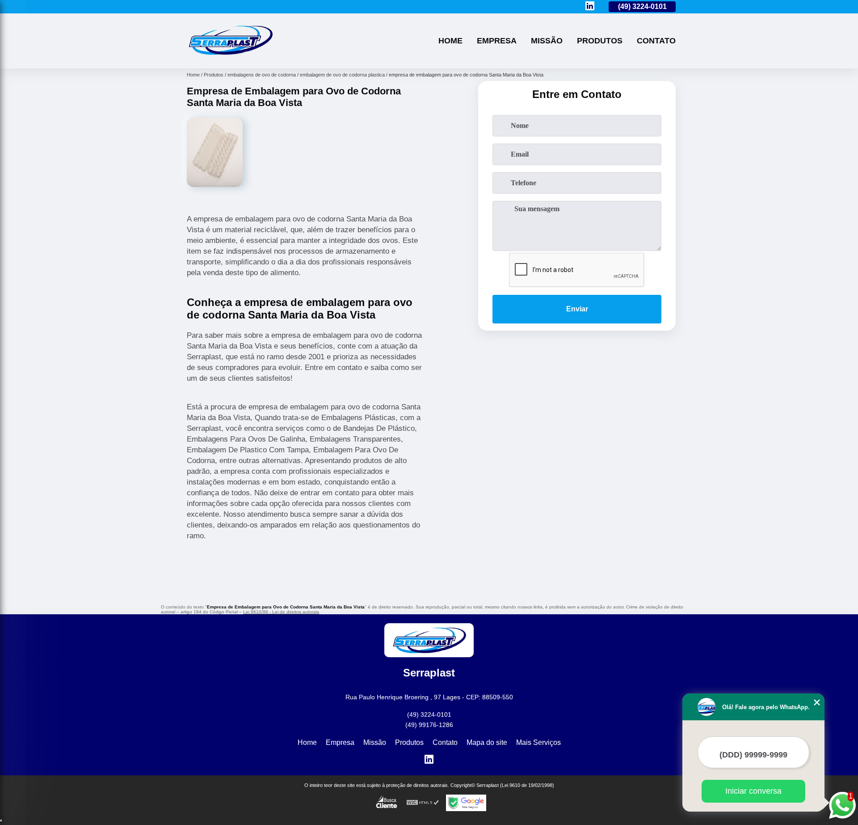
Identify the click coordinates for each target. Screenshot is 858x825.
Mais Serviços (538, 742)
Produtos (599, 40)
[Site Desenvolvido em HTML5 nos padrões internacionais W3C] (422, 802)
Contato (656, 40)
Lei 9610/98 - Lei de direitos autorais (281, 611)
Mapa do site (487, 742)
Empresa (497, 40)
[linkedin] (589, 6)
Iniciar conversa (753, 791)
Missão (547, 40)
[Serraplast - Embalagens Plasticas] (230, 57)
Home (450, 40)
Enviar (577, 309)
